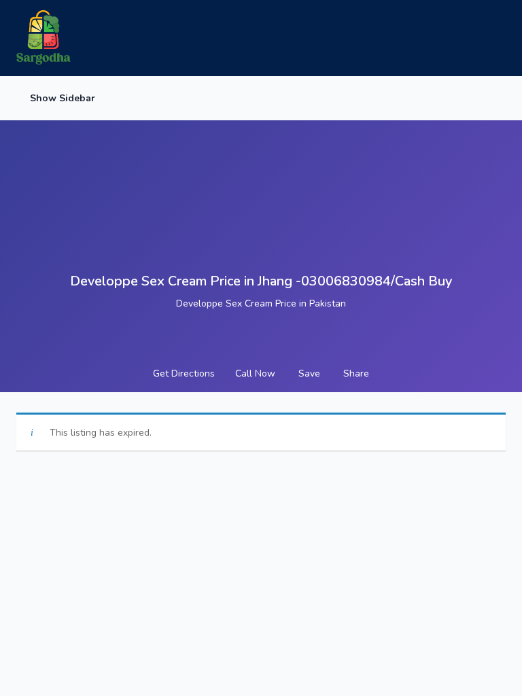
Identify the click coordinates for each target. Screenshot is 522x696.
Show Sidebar (61, 98)
